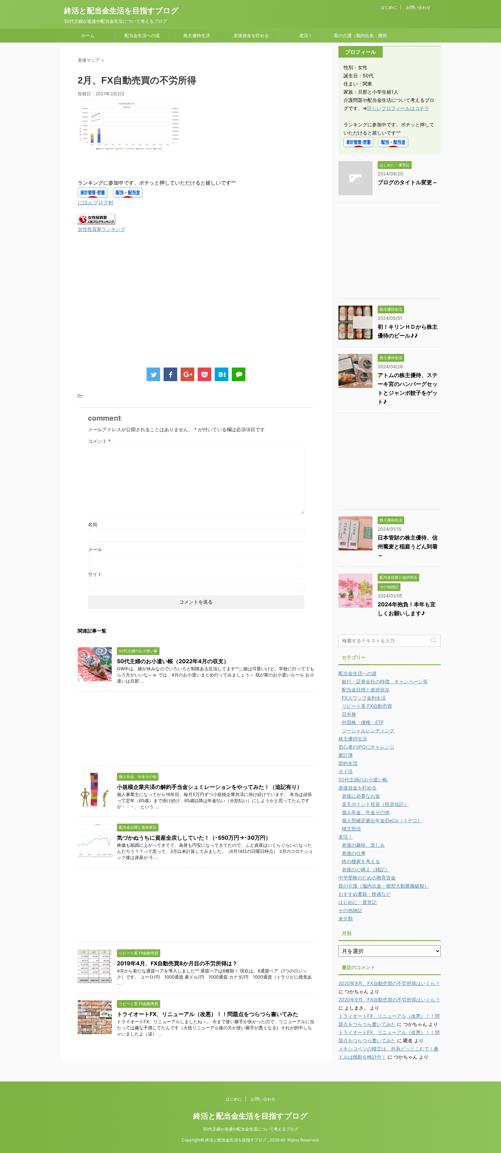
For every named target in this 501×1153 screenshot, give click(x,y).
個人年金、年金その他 (366, 812)
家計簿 (345, 755)
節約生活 (348, 763)
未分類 (345, 918)
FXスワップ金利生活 (364, 698)
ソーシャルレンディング (368, 730)
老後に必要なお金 (361, 796)
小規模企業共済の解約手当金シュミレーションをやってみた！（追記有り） (209, 786)
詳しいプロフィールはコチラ (398, 108)
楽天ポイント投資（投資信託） (375, 804)
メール (95, 549)
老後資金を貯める (251, 35)
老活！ (306, 35)
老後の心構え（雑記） (366, 869)
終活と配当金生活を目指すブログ (121, 10)
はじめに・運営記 (357, 902)
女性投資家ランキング (101, 229)
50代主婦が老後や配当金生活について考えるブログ (250, 1129)
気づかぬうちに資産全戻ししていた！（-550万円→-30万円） (194, 837)
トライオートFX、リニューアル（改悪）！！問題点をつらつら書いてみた (207, 1014)
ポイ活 (345, 771)
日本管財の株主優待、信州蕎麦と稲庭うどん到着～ (408, 546)
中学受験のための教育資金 (367, 878)
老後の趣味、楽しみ (363, 845)
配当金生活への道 (142, 35)
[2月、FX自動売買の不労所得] (221, 374)
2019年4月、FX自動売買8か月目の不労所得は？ (177, 963)
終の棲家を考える (361, 861)
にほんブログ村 (95, 202)
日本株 (349, 714)
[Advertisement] (135, 307)
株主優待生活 (196, 35)
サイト (95, 574)
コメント (99, 441)
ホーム (87, 35)
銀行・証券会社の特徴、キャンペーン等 (385, 681)
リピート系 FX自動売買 (367, 706)
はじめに (389, 7)
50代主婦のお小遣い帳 (363, 779)
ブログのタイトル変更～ (408, 182)
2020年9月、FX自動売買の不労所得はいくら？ (389, 983)
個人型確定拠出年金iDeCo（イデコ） (382, 820)
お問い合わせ (418, 7)
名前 (92, 524)
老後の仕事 (354, 853)
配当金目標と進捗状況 (366, 689)
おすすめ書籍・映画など (364, 894)
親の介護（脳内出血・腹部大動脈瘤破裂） (360, 37)
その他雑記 (350, 910)
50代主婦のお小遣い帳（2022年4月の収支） (173, 661)
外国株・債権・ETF (363, 722)
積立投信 (351, 828)
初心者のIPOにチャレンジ (366, 747)
